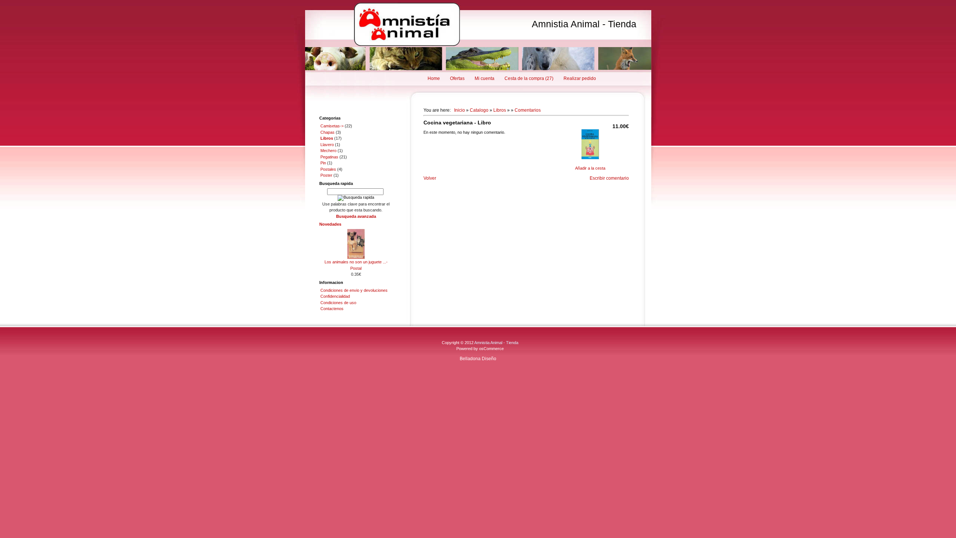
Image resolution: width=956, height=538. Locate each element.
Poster (326, 175)
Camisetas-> (332, 126)
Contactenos (332, 308)
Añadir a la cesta (590, 168)
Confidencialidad (335, 296)
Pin (323, 163)
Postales (328, 169)
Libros (499, 110)
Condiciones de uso (338, 302)
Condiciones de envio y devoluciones (354, 290)
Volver (429, 178)
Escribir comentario (609, 178)
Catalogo (479, 110)
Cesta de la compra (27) (529, 78)
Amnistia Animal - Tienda (584, 24)
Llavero (327, 144)
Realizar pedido (580, 78)
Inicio (459, 110)
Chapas (327, 132)
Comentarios (528, 110)
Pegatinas (329, 157)
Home (434, 78)
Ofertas (457, 78)
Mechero (328, 150)
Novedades (330, 224)
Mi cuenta (484, 78)
